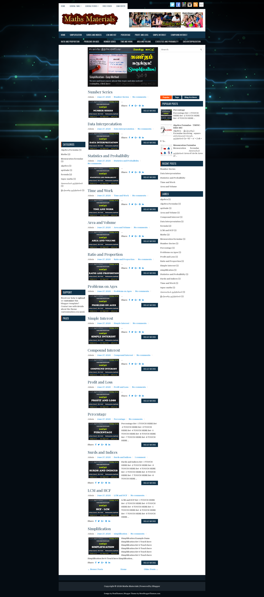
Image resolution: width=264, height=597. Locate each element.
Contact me (66, 306)
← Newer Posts (95, 569)
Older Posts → (151, 569)
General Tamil (75, 6)
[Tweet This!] (132, 106)
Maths (64, 154)
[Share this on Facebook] (129, 106)
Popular (166, 97)
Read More (149, 111)
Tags (177, 97)
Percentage (125, 34)
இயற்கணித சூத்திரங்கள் (71, 190)
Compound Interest (179, 34)
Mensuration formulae (72, 159)
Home (63, 6)
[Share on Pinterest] (139, 106)
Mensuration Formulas (184, 145)
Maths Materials (130, 586)
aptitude (65, 170)
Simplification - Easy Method (104, 77)
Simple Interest (159, 34)
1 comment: (140, 457)
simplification (120, 534)
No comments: (139, 97)
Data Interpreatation (192, 41)
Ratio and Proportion (70, 41)
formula (65, 174)
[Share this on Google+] (136, 106)
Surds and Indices (94, 34)
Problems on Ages (91, 41)
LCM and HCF (111, 34)
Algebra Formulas (70, 150)
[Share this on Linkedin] (143, 106)
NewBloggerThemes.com (149, 594)
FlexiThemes (117, 594)
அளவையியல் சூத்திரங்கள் (72, 183)
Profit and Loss (141, 34)
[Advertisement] (72, 93)
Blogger (156, 586)
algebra (64, 166)
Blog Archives (191, 97)
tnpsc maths (67, 179)
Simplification (76, 34)
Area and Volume (144, 41)
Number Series (110, 41)
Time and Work (126, 41)
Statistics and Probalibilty (108, 156)
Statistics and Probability (166, 41)
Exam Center (120, 6)
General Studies (92, 6)
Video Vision (107, 6)
